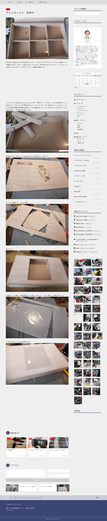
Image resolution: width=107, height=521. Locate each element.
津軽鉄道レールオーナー (82, 252)
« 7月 (75, 87)
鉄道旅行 (80, 129)
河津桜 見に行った (81, 244)
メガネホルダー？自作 (80, 165)
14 (95, 80)
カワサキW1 (81, 108)
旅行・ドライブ (80, 120)
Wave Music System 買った (82, 155)
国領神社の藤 (79, 223)
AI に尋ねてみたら (79, 201)
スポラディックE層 (79, 176)
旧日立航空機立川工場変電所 (84, 230)
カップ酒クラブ (30, 2)
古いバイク (81, 114)
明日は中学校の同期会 (80, 196)
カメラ (8, 9)
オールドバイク (82, 106)
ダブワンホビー (80, 99)
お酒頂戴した (78, 186)
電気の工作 (81, 143)
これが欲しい (25, 103)
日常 (77, 133)
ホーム (10, 2)
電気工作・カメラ (81, 137)
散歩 (79, 125)
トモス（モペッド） (83, 110)
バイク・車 (79, 103)
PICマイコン (81, 139)
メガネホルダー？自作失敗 (81, 160)
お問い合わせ (43, 2)
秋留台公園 (77, 191)
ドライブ (80, 123)
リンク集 (18, 2)
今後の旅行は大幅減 (79, 170)
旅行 (79, 127)
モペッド (80, 112)
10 (79, 80)
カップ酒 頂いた (79, 181)
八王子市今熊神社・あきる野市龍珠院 (86, 239)
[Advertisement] (37, 84)
